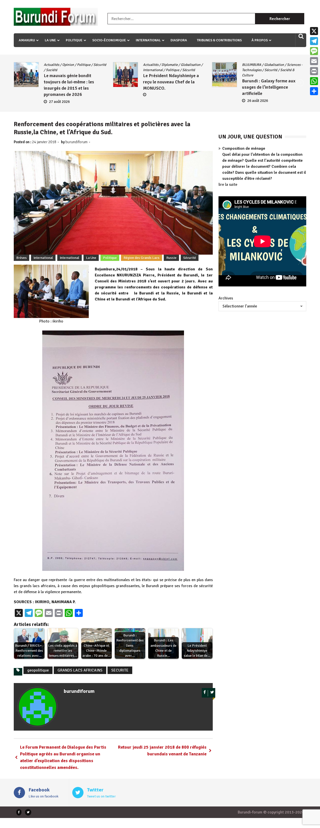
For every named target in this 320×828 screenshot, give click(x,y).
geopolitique (38, 670)
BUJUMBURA (251, 65)
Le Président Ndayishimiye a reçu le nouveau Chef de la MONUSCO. (171, 82)
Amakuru (27, 40)
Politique (74, 40)
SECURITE (119, 670)
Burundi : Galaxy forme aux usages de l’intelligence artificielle (268, 87)
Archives (225, 298)
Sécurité (100, 65)
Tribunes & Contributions (219, 40)
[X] (314, 31)
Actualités (51, 65)
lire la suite (227, 184)
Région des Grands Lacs (142, 258)
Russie (171, 258)
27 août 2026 (59, 101)
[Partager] (314, 91)
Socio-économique (109, 40)
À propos (260, 40)
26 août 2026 (257, 100)
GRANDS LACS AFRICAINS (80, 670)
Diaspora (178, 40)
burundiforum (77, 142)
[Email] (314, 61)
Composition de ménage (243, 148)
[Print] (314, 71)
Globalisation (190, 65)
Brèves (21, 258)
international (43, 258)
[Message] (314, 51)
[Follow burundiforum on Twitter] (212, 693)
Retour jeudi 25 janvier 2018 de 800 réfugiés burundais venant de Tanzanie (162, 750)
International (148, 40)
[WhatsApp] (314, 81)
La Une (50, 40)
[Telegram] (314, 41)
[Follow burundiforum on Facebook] (205, 693)
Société (51, 70)
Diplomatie (170, 65)
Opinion (68, 65)
